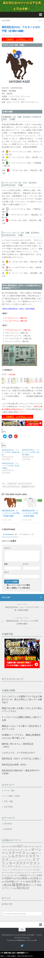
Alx (35, 940)
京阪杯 (8, 878)
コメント (7, 548)
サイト (6, 572)
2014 (7, 846)
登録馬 (28, 882)
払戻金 (35, 878)
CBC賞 (25, 846)
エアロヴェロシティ (16, 850)
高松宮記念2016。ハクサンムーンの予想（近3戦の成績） (30, 452)
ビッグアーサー (28, 870)
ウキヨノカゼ (12, 483)
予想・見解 (8, 801)
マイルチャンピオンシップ (17, 873)
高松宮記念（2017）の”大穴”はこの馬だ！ (22, 758)
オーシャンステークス (21, 851)
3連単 (3, 846)
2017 (20, 846)
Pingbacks (27, 534)
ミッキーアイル (35, 873)
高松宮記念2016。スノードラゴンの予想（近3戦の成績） (30, 513)
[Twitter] (40, 597)
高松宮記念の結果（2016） (15, 764)
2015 (10, 846)
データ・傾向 (9, 790)
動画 (24, 878)
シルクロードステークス (20, 857)
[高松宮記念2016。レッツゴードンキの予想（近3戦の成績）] (12, 502)
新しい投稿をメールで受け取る (18, 588)
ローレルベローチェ (10, 875)
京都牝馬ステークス (28, 486)
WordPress (21, 940)
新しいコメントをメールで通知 (18, 585)
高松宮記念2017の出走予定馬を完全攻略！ (22, 5)
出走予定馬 (6, 20)
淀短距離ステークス (15, 881)
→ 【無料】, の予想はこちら (17, 39)
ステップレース (13, 860)
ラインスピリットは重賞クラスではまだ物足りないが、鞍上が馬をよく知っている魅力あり (22, 699)
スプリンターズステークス (11, 486)
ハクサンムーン (16, 870)
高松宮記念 (22, 888)
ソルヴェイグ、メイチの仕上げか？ (19, 753)
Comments (10, 534)
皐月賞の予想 (7, 904)
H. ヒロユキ (7, 35)
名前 (6, 564)
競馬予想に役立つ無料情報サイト (16, 953)
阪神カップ (29, 884)
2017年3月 (8, 824)
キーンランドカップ (25, 483)
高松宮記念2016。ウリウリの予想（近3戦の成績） (10, 452)
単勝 (29, 878)
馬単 (14, 888)
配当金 (8, 884)
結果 (34, 881)
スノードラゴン (25, 860)
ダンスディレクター (27, 867)
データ (36, 867)
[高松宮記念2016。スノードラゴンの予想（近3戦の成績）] (32, 502)
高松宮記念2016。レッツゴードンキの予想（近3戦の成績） (10, 513)
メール (26, 564)
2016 (14, 847)
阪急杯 (17, 885)
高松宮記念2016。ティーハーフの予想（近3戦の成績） (10, 465)
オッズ (28, 850)
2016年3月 (8, 829)
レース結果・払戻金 (12, 796)
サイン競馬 (30, 853)
